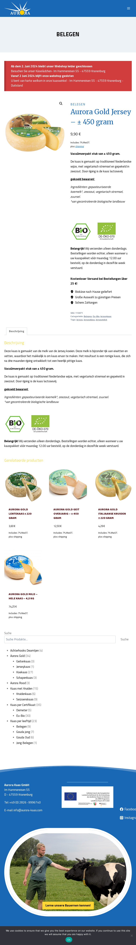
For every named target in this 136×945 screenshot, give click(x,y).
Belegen (68, 34)
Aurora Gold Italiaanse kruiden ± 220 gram (112, 513)
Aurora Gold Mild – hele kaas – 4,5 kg (23, 596)
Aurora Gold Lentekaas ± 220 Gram (20, 513)
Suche (8, 633)
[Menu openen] (128, 8)
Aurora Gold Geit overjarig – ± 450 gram (66, 513)
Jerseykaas (105, 316)
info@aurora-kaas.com (28, 810)
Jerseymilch (101, 319)
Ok (68, 939)
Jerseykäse (89, 319)
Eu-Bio (96, 316)
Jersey (79, 319)
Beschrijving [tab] (16, 331)
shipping (79, 146)
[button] (61, 103)
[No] (131, 935)
